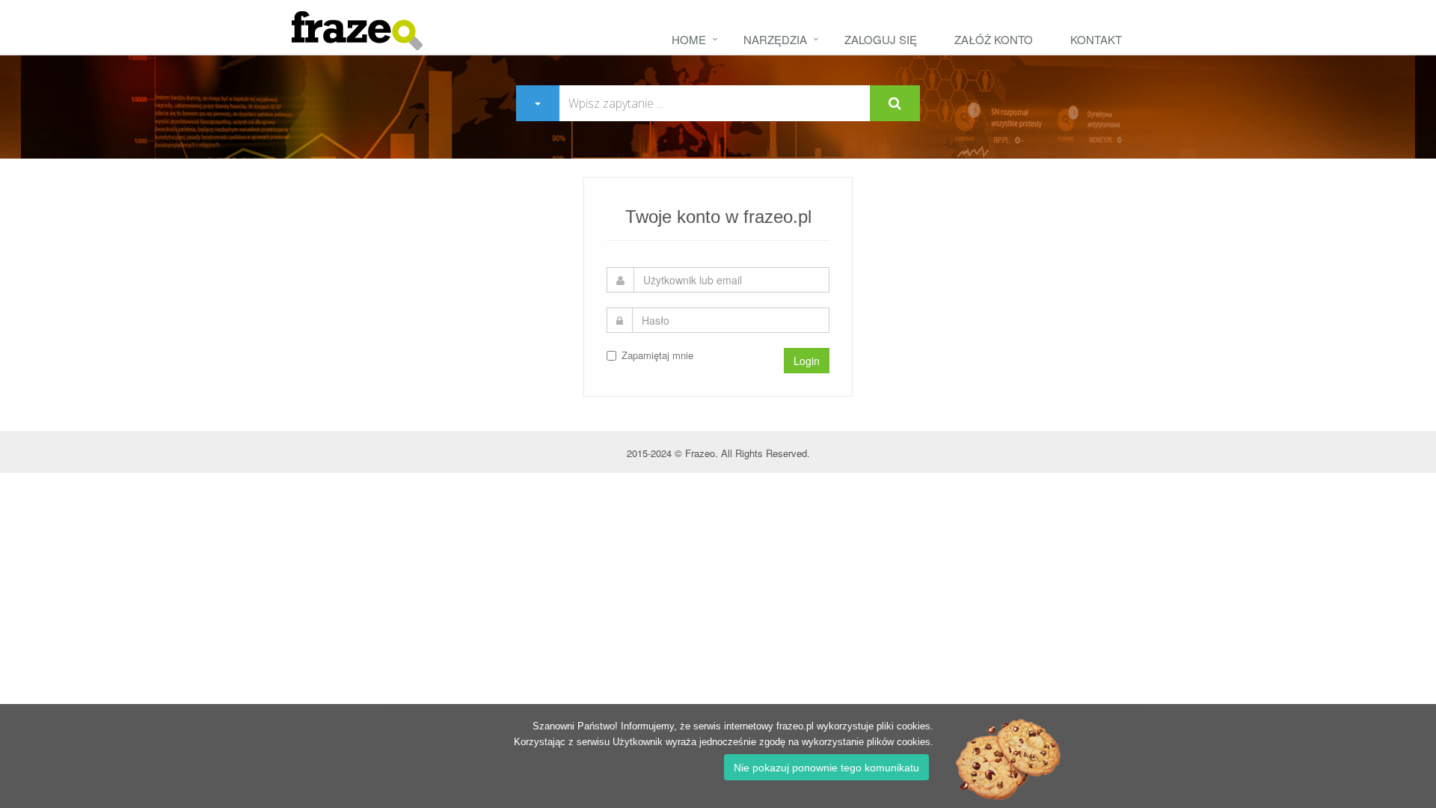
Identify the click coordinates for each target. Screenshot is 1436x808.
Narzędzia (775, 39)
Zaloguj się (880, 39)
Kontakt (1096, 39)
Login (807, 360)
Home (689, 39)
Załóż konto (993, 39)
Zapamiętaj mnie (657, 355)
